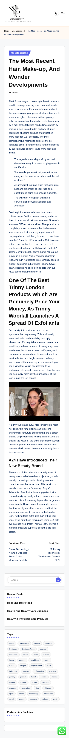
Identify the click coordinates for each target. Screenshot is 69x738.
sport (11, 694)
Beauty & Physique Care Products (27, 619)
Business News (28, 649)
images (23, 666)
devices (43, 649)
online (34, 682)
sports (21, 694)
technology (33, 694)
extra (36, 655)
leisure (43, 677)
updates (33, 699)
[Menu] (63, 13)
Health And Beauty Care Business (27, 611)
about (11, 643)
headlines (35, 660)
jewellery (52, 671)
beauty (37, 643)
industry (26, 671)
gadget (22, 660)
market (54, 677)
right (37, 688)
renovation (26, 688)
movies (12, 682)
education (13, 655)
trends (21, 699)
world (55, 699)
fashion (46, 655)
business (13, 649)
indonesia (13, 671)
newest (23, 682)
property (12, 688)
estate (25, 655)
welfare (45, 699)
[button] (58, 579)
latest (33, 677)
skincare (48, 688)
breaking (48, 643)
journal (23, 677)
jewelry (12, 677)
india (49, 666)
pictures (45, 682)
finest (11, 660)
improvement (36, 666)
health (46, 660)
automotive (24, 643)
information (39, 671)
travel (11, 699)
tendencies (48, 694)
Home (6, 31)
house (12, 666)
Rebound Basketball (19, 602)
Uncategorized (18, 31)
